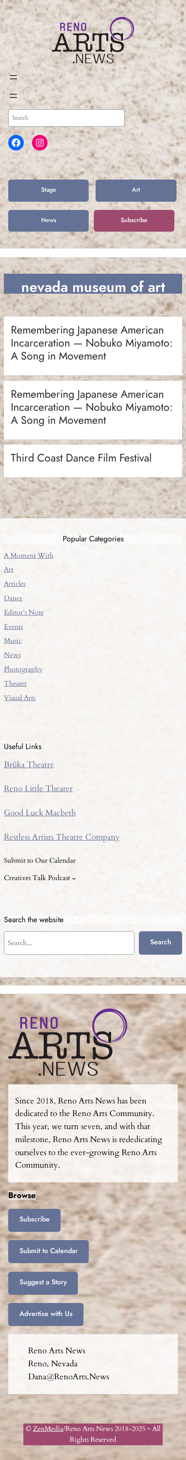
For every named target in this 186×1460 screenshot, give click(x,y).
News (48, 220)
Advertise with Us (46, 1314)
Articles (15, 584)
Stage (48, 189)
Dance (13, 598)
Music (13, 640)
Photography (23, 669)
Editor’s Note (24, 612)
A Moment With (29, 555)
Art (136, 189)
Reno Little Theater (38, 788)
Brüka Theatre (29, 764)
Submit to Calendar (48, 1251)
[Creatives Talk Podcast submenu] (74, 878)
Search (160, 942)
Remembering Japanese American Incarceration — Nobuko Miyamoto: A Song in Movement (92, 343)
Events (13, 627)
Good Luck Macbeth (40, 812)
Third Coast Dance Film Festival (81, 458)
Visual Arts (19, 698)
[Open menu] (13, 77)
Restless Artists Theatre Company (62, 837)
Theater (15, 683)
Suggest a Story (43, 1282)
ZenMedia (48, 1429)
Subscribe (134, 220)
